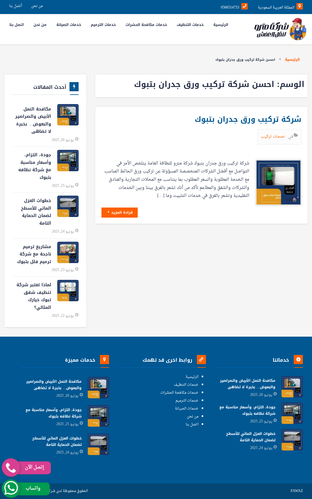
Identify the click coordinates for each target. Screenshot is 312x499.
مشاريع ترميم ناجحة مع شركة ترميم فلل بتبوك (34, 254)
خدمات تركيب (273, 136)
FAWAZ (297, 491)
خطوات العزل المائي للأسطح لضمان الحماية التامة (36, 212)
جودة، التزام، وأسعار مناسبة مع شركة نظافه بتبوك (34, 166)
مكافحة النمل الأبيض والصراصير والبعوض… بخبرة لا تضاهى (33, 120)
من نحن (37, 6)
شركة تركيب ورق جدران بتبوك (246, 119)
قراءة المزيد (121, 212)
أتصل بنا (15, 6)
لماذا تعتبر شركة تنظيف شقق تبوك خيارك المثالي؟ (33, 296)
